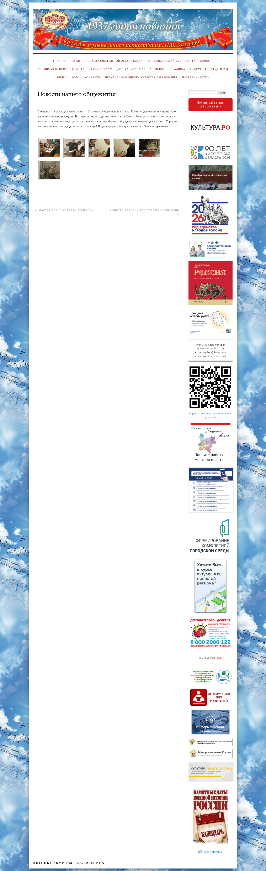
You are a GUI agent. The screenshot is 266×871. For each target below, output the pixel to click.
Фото (76, 77)
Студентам (219, 69)
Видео (62, 77)
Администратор (50, 100)
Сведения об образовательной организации (107, 60)
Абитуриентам (100, 69)
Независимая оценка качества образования (141, 77)
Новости (207, 60)
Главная (59, 60)
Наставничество (195, 77)
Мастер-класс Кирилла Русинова (64, 210)
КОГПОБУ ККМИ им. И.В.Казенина (69, 863)
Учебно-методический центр (61, 69)
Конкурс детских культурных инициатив (144, 212)
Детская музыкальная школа (141, 69)
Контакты (92, 77)
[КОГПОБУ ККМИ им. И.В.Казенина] (133, 31)
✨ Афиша (177, 69)
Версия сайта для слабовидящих (210, 104)
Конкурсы (198, 69)
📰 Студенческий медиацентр (171, 60)
